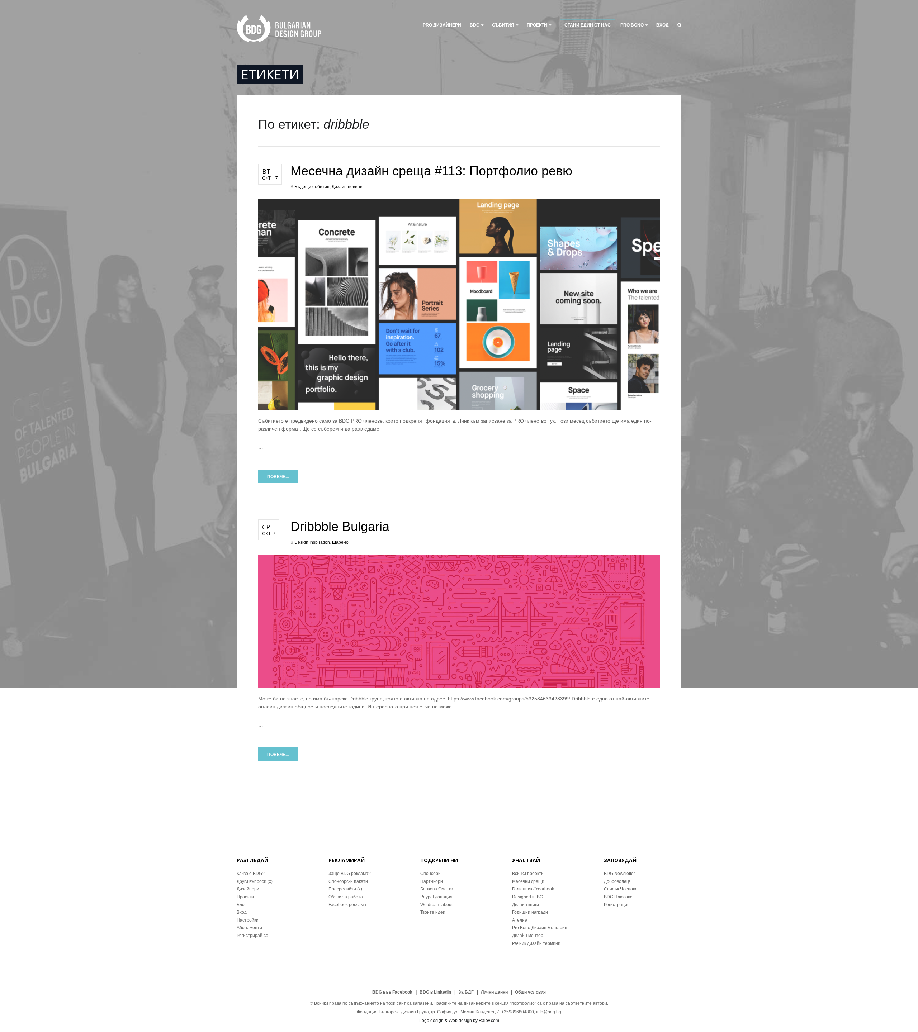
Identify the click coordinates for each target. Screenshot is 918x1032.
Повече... (278, 476)
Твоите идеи (432, 912)
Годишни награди (530, 912)
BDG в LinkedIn (435, 992)
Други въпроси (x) (255, 881)
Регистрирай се (252, 935)
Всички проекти (528, 873)
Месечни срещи (528, 881)
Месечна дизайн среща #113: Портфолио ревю (431, 170)
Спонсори (430, 873)
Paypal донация (436, 896)
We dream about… (438, 904)
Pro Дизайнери (442, 25)
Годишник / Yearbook (533, 888)
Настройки (248, 920)
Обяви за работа (345, 896)
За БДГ (466, 992)
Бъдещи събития (312, 186)
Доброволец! (617, 881)
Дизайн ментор (527, 935)
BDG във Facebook (392, 992)
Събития (503, 25)
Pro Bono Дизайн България (539, 927)
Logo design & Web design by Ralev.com (459, 1020)
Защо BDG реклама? (349, 873)
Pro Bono (632, 25)
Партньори (431, 881)
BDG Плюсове (618, 896)
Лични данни (494, 992)
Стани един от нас (587, 25)
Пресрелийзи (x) (345, 888)
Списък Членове (621, 888)
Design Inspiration (312, 542)
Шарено (340, 542)
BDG (474, 25)
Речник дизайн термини (536, 943)
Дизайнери (248, 888)
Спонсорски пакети (348, 881)
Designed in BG (527, 896)
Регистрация (617, 904)
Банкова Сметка (436, 888)
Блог (241, 904)
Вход (662, 25)
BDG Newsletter (619, 873)
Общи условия (530, 992)
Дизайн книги (525, 904)
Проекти (245, 896)
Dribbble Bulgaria (339, 526)
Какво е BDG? (251, 873)
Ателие (519, 920)
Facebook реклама (347, 904)
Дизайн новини (347, 186)
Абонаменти (249, 927)
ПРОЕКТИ (537, 25)
